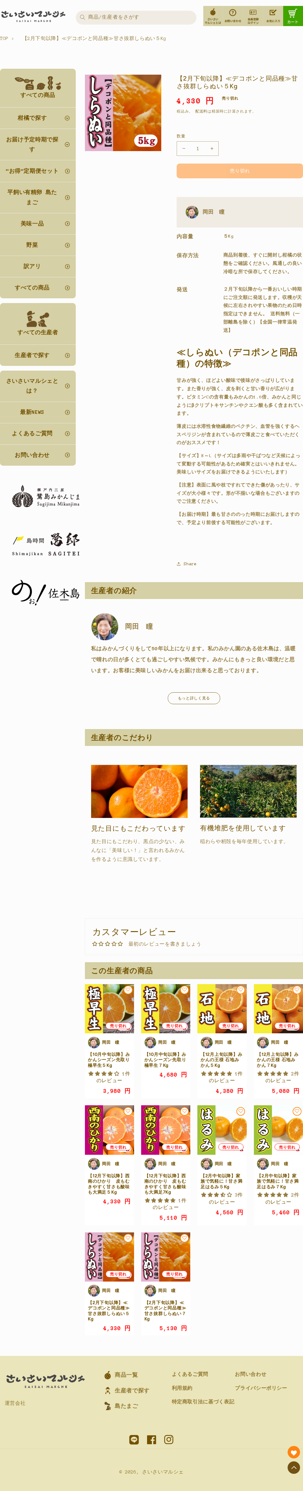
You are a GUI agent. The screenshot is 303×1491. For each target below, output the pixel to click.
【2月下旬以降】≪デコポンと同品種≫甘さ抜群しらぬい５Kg (109, 1311)
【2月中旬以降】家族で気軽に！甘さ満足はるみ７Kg (278, 1181)
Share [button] (190, 563)
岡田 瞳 (214, 212)
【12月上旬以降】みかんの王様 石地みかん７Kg (278, 1060)
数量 (181, 136)
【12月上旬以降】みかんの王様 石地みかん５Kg (222, 1060)
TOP (4, 38)
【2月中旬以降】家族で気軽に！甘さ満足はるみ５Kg (222, 1181)
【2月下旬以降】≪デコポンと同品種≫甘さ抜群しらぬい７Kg (165, 1311)
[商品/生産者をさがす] (82, 17)
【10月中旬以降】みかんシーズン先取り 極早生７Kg (165, 1060)
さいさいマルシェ (163, 1472)
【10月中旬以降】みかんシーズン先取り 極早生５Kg (109, 1060)
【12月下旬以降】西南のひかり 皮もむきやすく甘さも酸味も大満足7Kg (165, 1184)
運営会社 (15, 1403)
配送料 (201, 111)
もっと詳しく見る (194, 698)
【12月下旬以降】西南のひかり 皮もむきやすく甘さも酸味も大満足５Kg (109, 1184)
